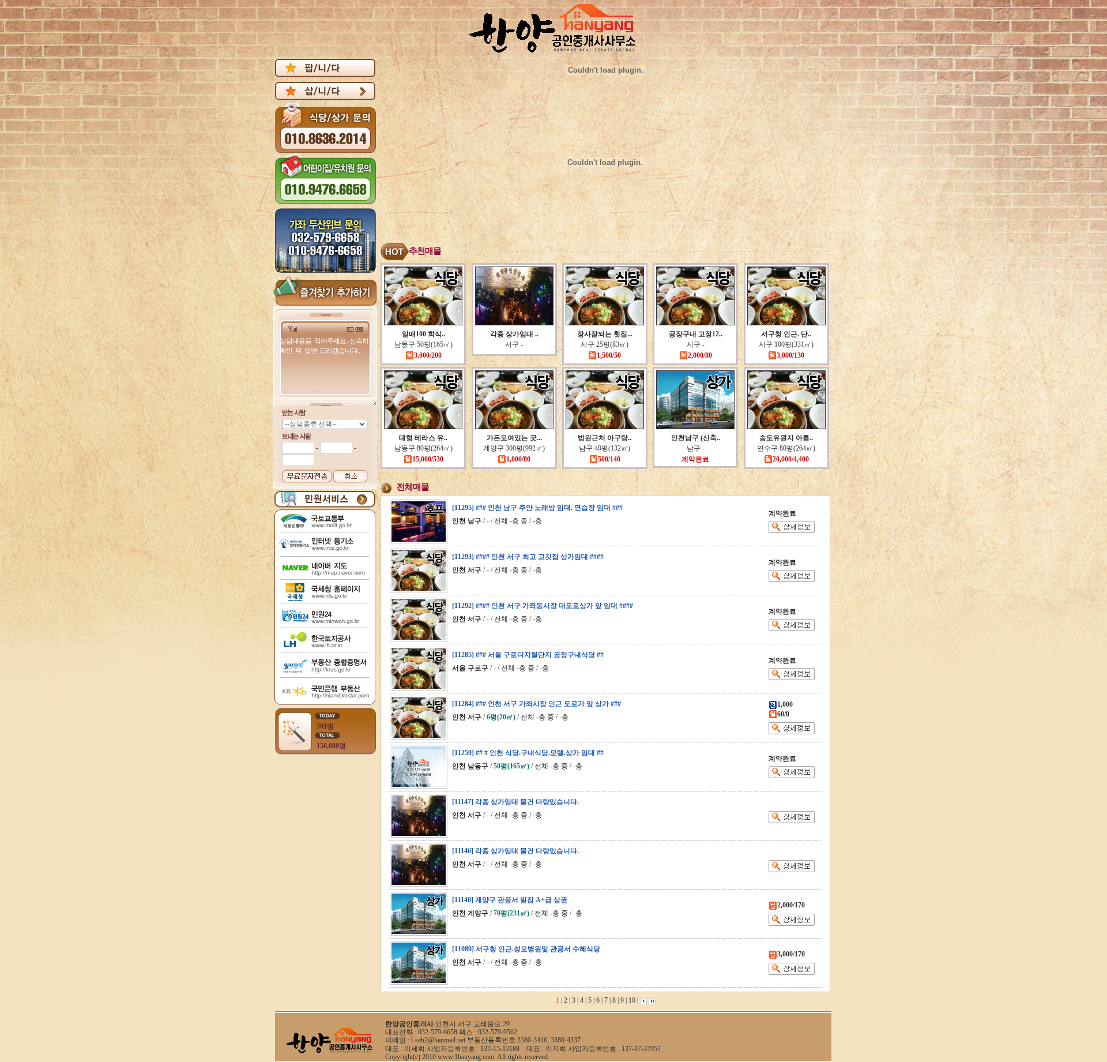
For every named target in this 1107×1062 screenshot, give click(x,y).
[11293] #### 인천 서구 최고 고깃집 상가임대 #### (528, 557)
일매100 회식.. (423, 334)
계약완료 (695, 459)
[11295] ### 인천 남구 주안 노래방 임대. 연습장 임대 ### (537, 508)
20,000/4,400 (791, 459)
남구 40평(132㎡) (604, 448)
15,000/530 (427, 459)
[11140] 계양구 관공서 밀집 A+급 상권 (509, 900)
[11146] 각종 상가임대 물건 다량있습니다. (515, 851)
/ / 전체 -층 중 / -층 (497, 521)
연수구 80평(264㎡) (786, 448)
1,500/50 (609, 355)
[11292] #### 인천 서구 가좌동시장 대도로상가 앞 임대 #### (542, 606)
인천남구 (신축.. (695, 438)
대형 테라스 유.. (423, 438)
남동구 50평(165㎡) (423, 344)
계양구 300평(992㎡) (514, 448)
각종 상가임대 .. (514, 334)
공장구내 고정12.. (695, 334)
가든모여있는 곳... (514, 438)
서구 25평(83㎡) (604, 344)
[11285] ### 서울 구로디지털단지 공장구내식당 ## (528, 655)
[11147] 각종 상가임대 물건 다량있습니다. (515, 802)
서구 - (514, 344)
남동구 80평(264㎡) (423, 448)
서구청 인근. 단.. (786, 334)
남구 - (696, 448)
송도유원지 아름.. (786, 438)
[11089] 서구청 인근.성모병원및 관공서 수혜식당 (526, 949)
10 (631, 1000)
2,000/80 (700, 355)
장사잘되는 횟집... (604, 334)
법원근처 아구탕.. (604, 438)
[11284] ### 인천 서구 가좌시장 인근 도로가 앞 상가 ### (536, 704)
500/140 (609, 459)
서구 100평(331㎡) (786, 344)
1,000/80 (518, 459)
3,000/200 (428, 355)
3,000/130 (790, 355)
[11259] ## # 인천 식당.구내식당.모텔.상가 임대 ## (528, 753)
